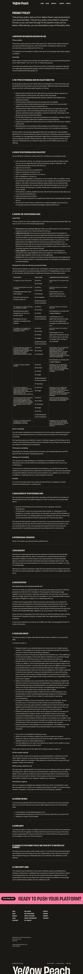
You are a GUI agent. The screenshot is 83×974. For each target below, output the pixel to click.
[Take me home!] (20, 3)
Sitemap (68, 963)
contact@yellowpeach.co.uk (19, 944)
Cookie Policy (50, 963)
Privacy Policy (60, 963)
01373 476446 (16, 946)
